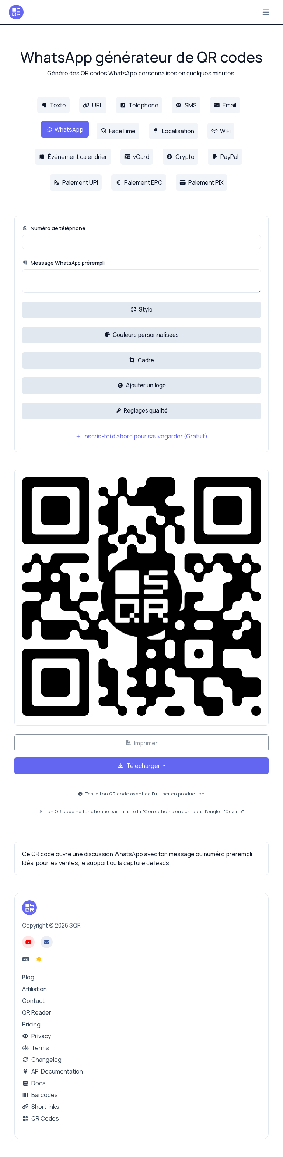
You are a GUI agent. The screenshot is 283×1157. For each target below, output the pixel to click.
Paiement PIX (205, 182)
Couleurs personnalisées (145, 335)
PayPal (228, 157)
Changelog (46, 1059)
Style (145, 309)
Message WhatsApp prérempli (67, 262)
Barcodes (44, 1095)
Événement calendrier (77, 157)
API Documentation (56, 1071)
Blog (28, 977)
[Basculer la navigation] (266, 12)
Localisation (177, 131)
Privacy (40, 1036)
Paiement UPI (79, 182)
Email (228, 105)
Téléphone (142, 105)
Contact (33, 1001)
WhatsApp (69, 129)
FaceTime (122, 131)
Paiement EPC (143, 182)
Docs (38, 1083)
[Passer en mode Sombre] (39, 959)
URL (97, 105)
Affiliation (34, 989)
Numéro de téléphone (57, 228)
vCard (140, 157)
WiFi (225, 131)
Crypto (184, 157)
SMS (190, 105)
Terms (39, 1048)
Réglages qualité (145, 410)
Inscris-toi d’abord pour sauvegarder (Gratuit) (145, 436)
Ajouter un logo (145, 385)
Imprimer (145, 743)
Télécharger (143, 766)
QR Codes (44, 1118)
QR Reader (36, 1012)
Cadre (145, 360)
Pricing (31, 1024)
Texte (57, 105)
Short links (44, 1107)
